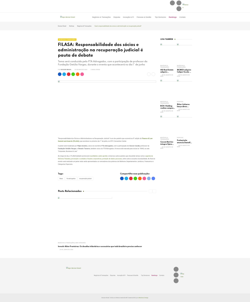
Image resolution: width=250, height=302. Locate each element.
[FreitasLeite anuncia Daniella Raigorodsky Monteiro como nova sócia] (186, 125)
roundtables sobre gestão (98, 156)
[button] (144, 17)
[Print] (153, 74)
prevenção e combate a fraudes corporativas (86, 159)
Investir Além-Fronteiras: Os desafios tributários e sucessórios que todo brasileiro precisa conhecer (100, 246)
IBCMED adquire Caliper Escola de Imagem (184, 72)
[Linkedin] (178, 2)
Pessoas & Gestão (144, 17)
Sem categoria (80, 242)
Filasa (61, 178)
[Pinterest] (68, 74)
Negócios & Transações (101, 17)
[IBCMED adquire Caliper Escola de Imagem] (186, 53)
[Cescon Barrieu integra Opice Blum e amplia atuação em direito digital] (170, 125)
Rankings (173, 17)
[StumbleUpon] (82, 74)
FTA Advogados (71, 178)
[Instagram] (172, 2)
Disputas (116, 17)
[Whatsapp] (73, 74)
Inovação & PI (128, 17)
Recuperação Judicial (85, 178)
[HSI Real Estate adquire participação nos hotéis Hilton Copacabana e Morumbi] (170, 53)
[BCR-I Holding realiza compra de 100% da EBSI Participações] (170, 89)
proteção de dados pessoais (112, 159)
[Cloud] (77, 74)
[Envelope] (178, 8)
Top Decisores (160, 17)
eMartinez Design (143, 297)
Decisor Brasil (66, 69)
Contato (182, 17)
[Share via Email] (149, 74)
